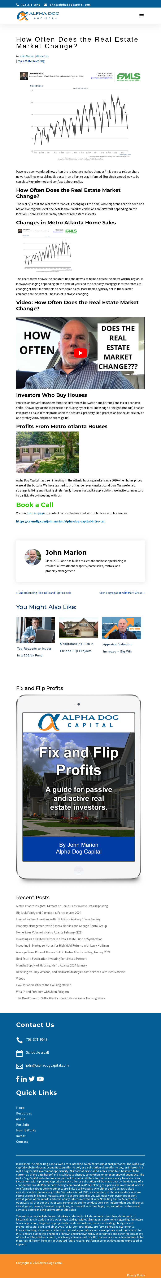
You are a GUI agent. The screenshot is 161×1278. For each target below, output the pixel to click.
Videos (20, 979)
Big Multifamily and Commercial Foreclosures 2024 (48, 913)
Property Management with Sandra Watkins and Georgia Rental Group (61, 926)
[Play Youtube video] (80, 353)
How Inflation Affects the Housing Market (43, 985)
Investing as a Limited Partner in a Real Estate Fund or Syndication (59, 939)
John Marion (27, 56)
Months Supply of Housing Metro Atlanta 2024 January (51, 965)
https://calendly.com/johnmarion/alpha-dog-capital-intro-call (60, 521)
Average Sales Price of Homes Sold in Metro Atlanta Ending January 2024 (63, 952)
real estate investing (31, 61)
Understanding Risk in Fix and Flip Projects (43, 593)
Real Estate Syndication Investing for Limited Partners (51, 959)
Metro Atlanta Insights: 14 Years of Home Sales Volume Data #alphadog (62, 906)
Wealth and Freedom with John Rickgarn (42, 992)
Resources (42, 56)
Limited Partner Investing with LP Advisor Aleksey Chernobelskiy (58, 919)
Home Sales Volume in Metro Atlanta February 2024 (49, 932)
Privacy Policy (136, 1275)
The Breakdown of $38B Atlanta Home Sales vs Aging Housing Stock (60, 998)
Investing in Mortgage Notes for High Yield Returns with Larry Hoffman (62, 945)
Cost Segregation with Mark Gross (122, 593)
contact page (36, 513)
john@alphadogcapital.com (47, 1065)
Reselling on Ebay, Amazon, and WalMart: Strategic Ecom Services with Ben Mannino (70, 972)
